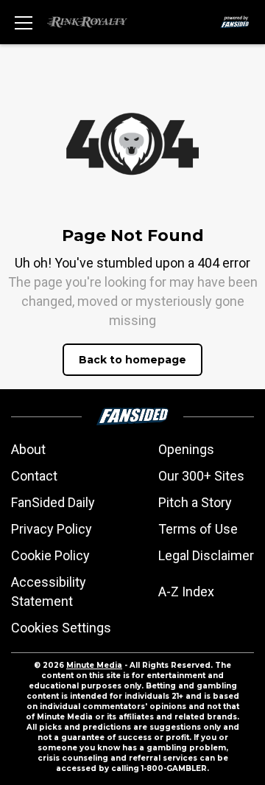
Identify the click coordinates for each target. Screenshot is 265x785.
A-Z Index (186, 591)
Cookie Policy (50, 555)
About (28, 449)
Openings (186, 449)
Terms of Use (198, 529)
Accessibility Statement (48, 591)
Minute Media (94, 665)
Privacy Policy (51, 529)
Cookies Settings (61, 627)
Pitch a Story (195, 502)
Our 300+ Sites (201, 476)
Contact (34, 476)
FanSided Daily (53, 502)
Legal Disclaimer (206, 555)
